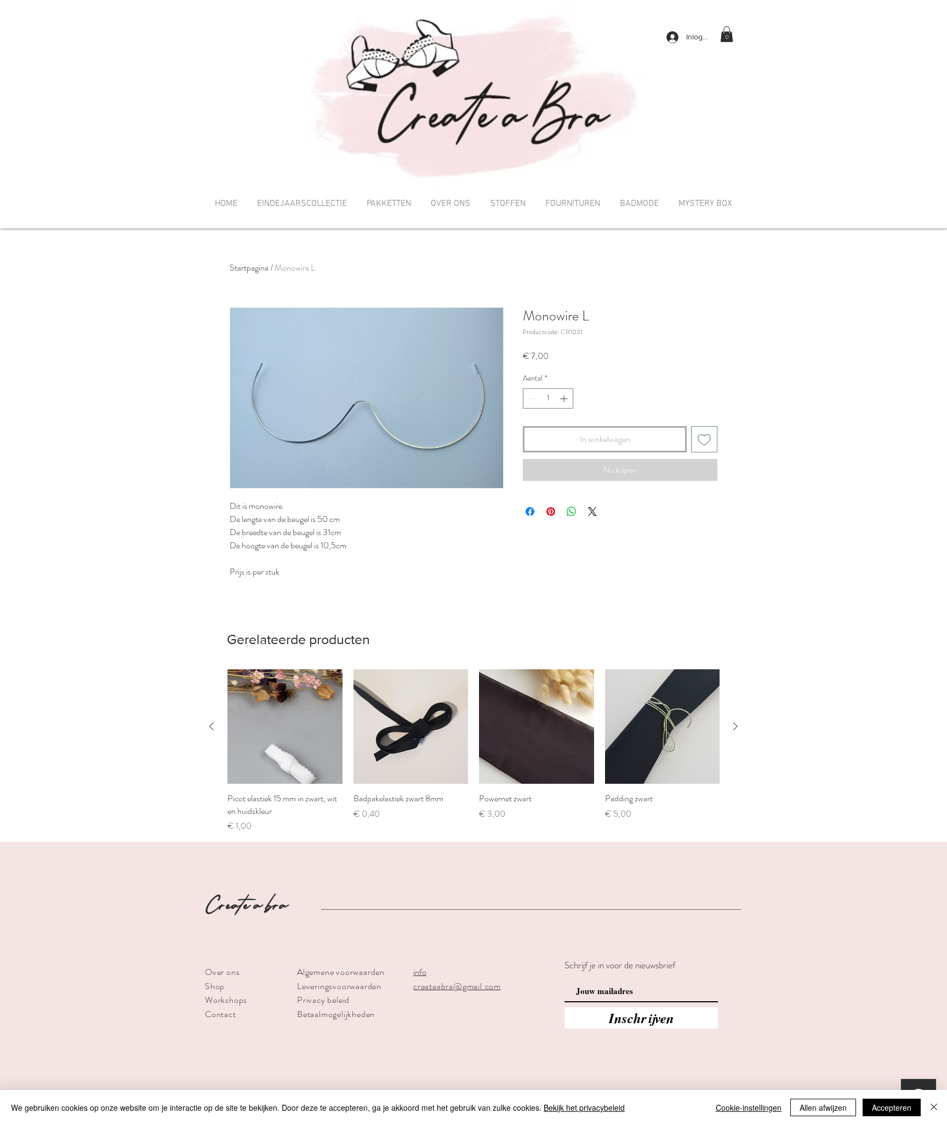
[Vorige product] (211, 726)
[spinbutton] (548, 398)
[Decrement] (531, 398)
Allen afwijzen (823, 1107)
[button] (726, 34)
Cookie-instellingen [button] (748, 1107)
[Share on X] (592, 511)
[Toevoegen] (704, 439)
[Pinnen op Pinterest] (550, 511)
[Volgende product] (735, 726)
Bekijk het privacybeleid (584, 1107)
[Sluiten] (933, 1107)
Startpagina (249, 267)
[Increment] (565, 398)
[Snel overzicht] (285, 726)
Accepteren (891, 1107)
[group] (473, 751)
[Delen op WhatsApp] (571, 511)
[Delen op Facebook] (530, 511)
